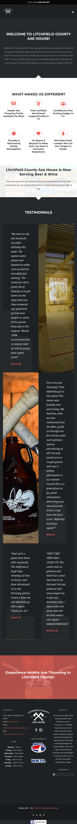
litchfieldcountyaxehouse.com (13, 734)
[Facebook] (36, 729)
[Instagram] (40, 729)
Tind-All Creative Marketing (45, 808)
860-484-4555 (13, 722)
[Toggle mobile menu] (73, 12)
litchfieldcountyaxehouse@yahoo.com (16, 728)
